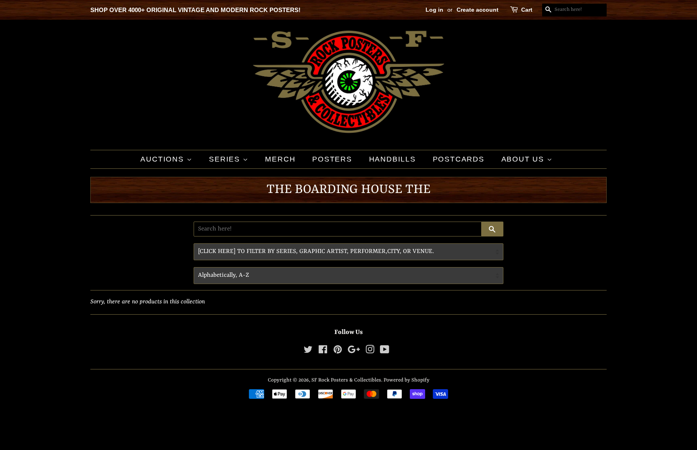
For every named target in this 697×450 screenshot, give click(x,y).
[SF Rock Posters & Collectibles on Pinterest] (337, 351)
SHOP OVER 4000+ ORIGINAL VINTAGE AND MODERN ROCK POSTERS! (195, 9)
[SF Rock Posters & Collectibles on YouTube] (384, 351)
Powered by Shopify (407, 380)
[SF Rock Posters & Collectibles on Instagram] (369, 351)
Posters (332, 159)
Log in (434, 9)
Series (226, 159)
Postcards (458, 159)
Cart (526, 9)
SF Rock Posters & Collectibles (346, 380)
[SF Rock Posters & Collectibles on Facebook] (323, 351)
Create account (478, 9)
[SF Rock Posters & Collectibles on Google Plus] (354, 351)
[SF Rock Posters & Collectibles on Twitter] (308, 351)
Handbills (392, 159)
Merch (280, 159)
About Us (524, 159)
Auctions (163, 159)
